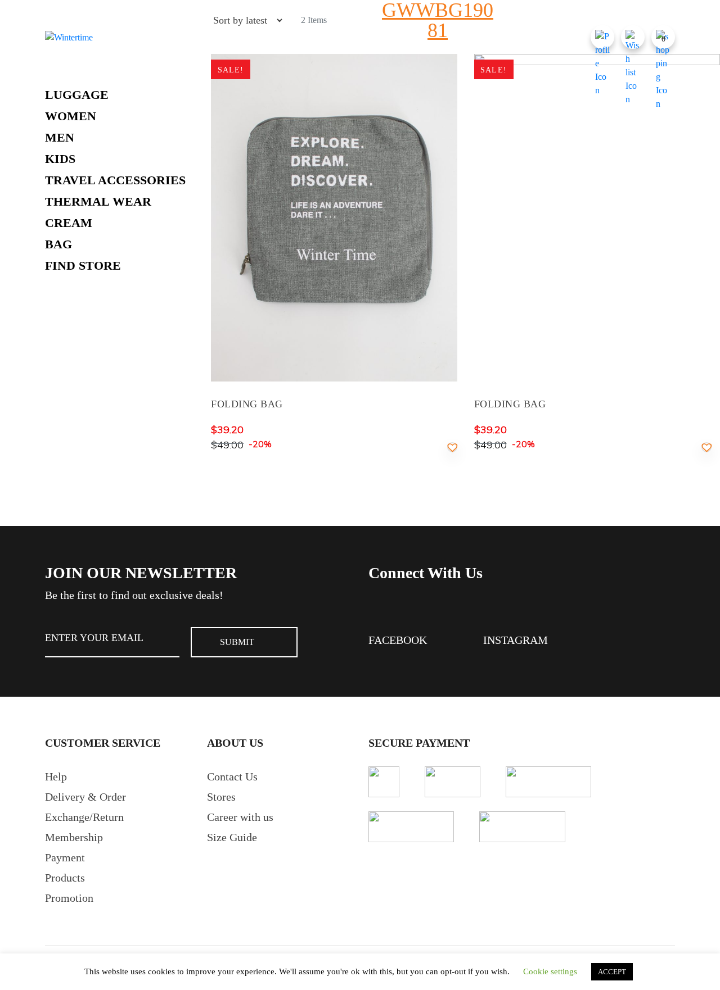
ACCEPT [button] (612, 972)
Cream (68, 223)
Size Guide (232, 837)
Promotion (69, 898)
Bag (58, 244)
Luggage (77, 95)
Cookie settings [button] (550, 971)
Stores (221, 797)
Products (65, 877)
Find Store (83, 265)
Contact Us (232, 776)
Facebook (397, 640)
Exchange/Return (84, 817)
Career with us (240, 817)
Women (70, 116)
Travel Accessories (115, 180)
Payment (65, 857)
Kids (60, 159)
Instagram (515, 640)
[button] (452, 447)
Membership (74, 837)
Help (56, 776)
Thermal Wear (98, 201)
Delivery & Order (85, 797)
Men (59, 137)
